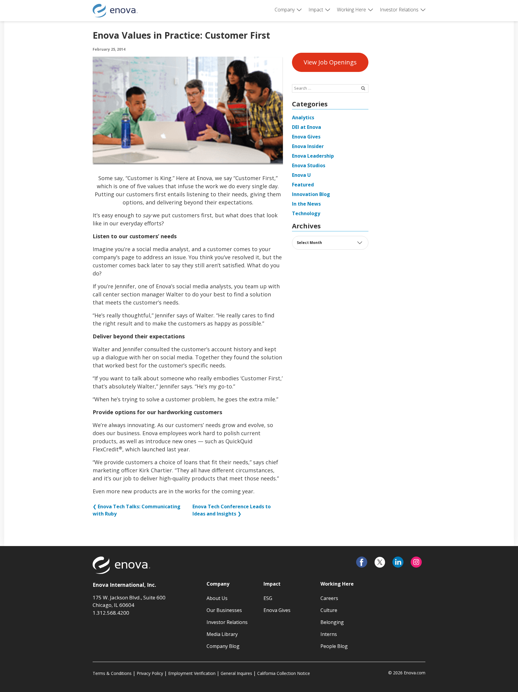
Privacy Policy (150, 673)
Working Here (351, 9)
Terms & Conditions (112, 673)
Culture (328, 610)
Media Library (222, 634)
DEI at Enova (306, 127)
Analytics (303, 117)
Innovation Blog (311, 194)
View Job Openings (330, 62)
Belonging (332, 622)
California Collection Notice (283, 673)
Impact (315, 9)
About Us (217, 598)
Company (285, 9)
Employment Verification (192, 673)
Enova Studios (308, 165)
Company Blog (223, 646)
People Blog (334, 646)
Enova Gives (306, 136)
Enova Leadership (313, 156)
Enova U (301, 175)
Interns (328, 634)
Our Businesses (224, 610)
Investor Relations (399, 9)
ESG (267, 598)
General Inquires (236, 673)
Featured (303, 184)
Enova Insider (308, 146)
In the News (306, 203)
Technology (306, 213)
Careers (329, 598)
